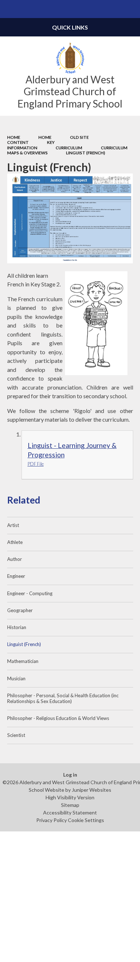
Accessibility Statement (70, 812)
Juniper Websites (91, 790)
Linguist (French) (85, 152)
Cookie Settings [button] (86, 820)
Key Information (31, 145)
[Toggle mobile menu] (9, 9)
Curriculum (69, 147)
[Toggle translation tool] (113, 9)
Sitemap (70, 805)
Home (13, 137)
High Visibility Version (70, 797)
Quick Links (70, 27)
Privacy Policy (51, 820)
